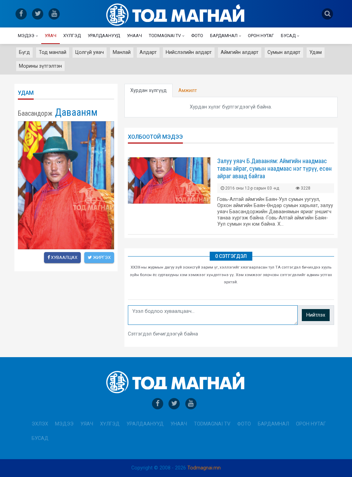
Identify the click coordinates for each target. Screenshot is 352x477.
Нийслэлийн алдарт (189, 52)
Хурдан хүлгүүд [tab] (148, 90)
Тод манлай (52, 52)
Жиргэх (101, 257)
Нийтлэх (315, 315)
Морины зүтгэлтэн (40, 66)
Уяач (50, 35)
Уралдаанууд (104, 35)
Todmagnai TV (165, 35)
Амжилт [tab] (187, 90)
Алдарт (148, 52)
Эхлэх (40, 424)
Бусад (288, 35)
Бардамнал (224, 35)
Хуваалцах (63, 257)
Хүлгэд (72, 35)
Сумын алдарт (283, 52)
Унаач (134, 35)
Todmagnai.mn (204, 468)
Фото (197, 35)
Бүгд (24, 52)
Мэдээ (26, 35)
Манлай (122, 52)
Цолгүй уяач (89, 52)
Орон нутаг (261, 35)
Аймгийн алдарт (239, 52)
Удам (315, 52)
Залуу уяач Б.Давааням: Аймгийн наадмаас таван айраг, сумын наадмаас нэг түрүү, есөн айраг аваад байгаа (274, 168)
